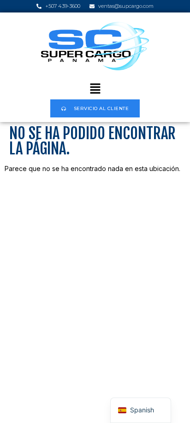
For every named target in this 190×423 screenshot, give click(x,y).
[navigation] (140, 410)
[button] (95, 89)
